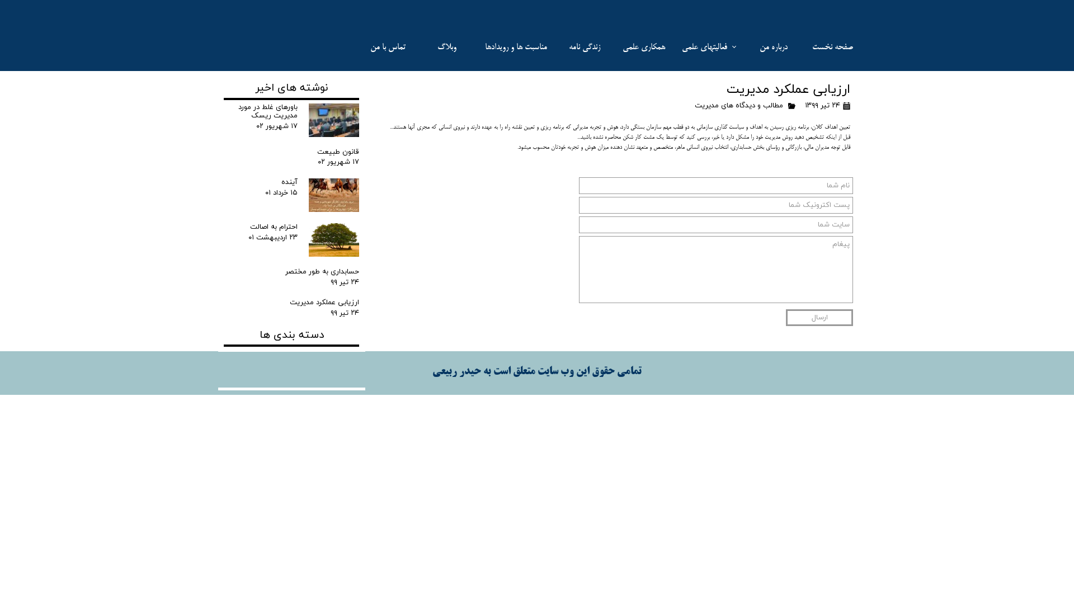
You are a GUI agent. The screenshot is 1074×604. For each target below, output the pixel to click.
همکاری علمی (644, 47)
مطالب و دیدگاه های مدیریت (739, 106)
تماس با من (388, 47)
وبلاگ (446, 47)
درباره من (774, 47)
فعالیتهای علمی (704, 47)
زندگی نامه (584, 47)
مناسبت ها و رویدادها (516, 47)
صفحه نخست (832, 47)
